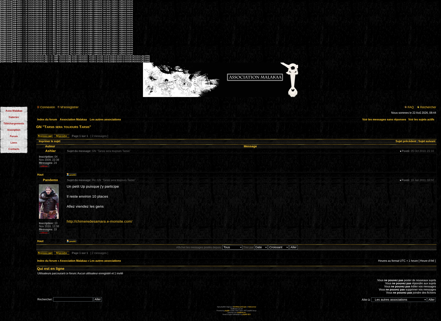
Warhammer (252, 307)
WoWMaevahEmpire (239, 307)
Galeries (14, 117)
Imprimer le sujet (49, 141)
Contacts (13, 148)
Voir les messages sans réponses (384, 119)
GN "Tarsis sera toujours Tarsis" (63, 127)
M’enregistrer (69, 107)
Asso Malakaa (14, 110)
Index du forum (47, 119)
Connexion (47, 107)
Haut (40, 174)
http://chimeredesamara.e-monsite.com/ (99, 221)
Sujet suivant (426, 141)
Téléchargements (13, 123)
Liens (14, 142)
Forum (14, 136)
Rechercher (428, 107)
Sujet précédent (406, 141)
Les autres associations (105, 119)
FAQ (411, 107)
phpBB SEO (246, 314)
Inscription (13, 129)
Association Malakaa (73, 119)
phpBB (227, 311)
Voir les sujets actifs (421, 119)
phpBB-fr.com (241, 312)
